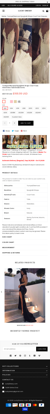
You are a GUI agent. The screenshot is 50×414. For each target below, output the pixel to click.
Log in (38, 5)
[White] (7, 101)
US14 (43, 108)
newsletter (25, 344)
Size (3, 105)
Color (4, 98)
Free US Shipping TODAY (25, 2)
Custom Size (16, 117)
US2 (5, 108)
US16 (5, 113)
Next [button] (48, 291)
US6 (17, 108)
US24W (38, 113)
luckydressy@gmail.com (14, 391)
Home (4, 16)
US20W (21, 113)
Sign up (45, 5)
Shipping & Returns (11, 253)
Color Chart (8, 242)
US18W (12, 113)
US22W (29, 113)
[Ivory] (3, 101)
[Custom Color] (19, 101)
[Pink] (11, 101)
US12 (37, 108)
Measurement (8, 248)
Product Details (10, 173)
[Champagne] (15, 101)
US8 (23, 108)
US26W (6, 117)
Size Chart (7, 237)
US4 (11, 108)
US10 (30, 108)
